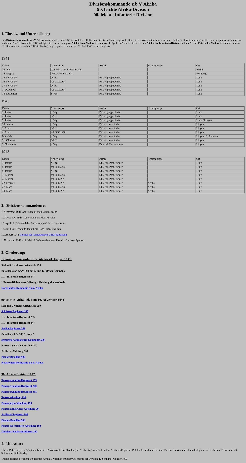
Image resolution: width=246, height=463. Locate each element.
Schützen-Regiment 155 (14, 311)
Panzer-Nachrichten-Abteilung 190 (21, 425)
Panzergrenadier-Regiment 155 (19, 380)
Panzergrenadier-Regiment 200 (19, 386)
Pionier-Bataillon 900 (13, 356)
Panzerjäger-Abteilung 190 (16, 403)
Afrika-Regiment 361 (13, 328)
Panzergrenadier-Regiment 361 (19, 391)
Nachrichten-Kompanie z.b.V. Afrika (22, 288)
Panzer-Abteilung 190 (13, 397)
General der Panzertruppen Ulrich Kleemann (43, 234)
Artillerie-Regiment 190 (14, 414)
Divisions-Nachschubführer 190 (19, 431)
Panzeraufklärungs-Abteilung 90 (19, 408)
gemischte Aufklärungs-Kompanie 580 (23, 339)
